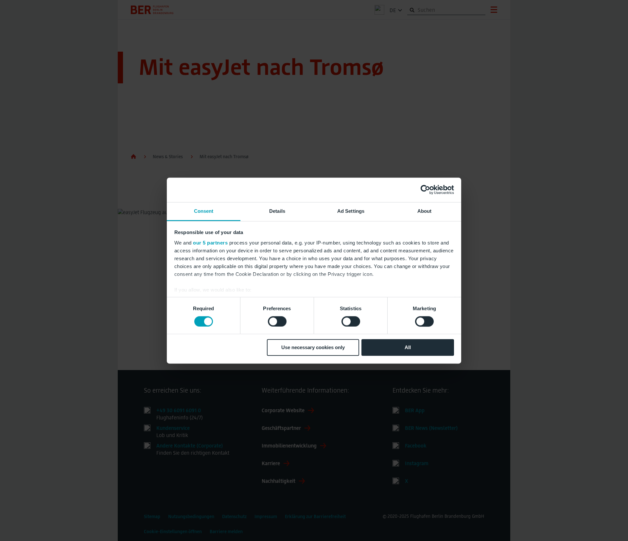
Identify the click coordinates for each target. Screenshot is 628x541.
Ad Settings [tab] (350, 211)
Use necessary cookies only (313, 347)
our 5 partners (210, 242)
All (408, 347)
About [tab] (424, 211)
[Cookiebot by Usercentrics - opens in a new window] (425, 189)
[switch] (277, 321)
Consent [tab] (204, 211)
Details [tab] (277, 211)
